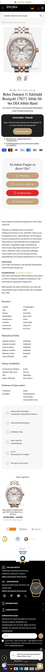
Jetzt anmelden (40, 636)
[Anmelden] (38, 8)
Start (3, 22)
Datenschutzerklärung (16, 645)
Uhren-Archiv (20, 22)
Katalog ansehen (3, 8)
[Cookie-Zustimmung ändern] (4, 665)
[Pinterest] (11, 596)
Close (22, 603)
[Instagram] (4, 596)
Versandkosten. (34, 664)
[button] (4, 658)
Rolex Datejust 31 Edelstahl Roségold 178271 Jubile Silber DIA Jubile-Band (12, 512)
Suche (40, 15)
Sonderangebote (22, 131)
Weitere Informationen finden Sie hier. (14, 577)
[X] (25, 596)
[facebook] (18, 596)
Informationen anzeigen (23, 273)
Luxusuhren (11, 22)
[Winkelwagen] (42, 8)
